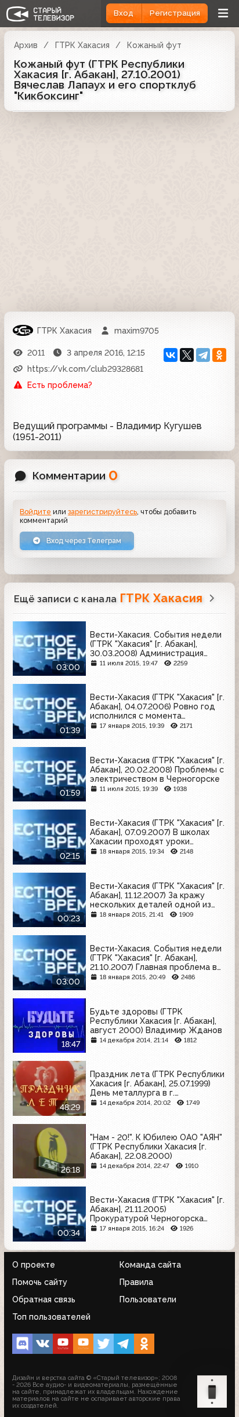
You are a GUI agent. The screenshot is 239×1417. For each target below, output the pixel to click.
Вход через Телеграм (83, 540)
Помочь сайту (39, 1282)
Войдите (35, 511)
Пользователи (147, 1299)
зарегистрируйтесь (102, 511)
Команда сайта (150, 1264)
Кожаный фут (154, 45)
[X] (187, 355)
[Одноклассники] (219, 355)
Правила (136, 1282)
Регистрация (175, 13)
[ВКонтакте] (171, 355)
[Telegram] (203, 355)
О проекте (33, 1264)
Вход (123, 13)
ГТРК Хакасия (82, 45)
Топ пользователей (51, 1316)
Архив (26, 45)
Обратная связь (43, 1299)
